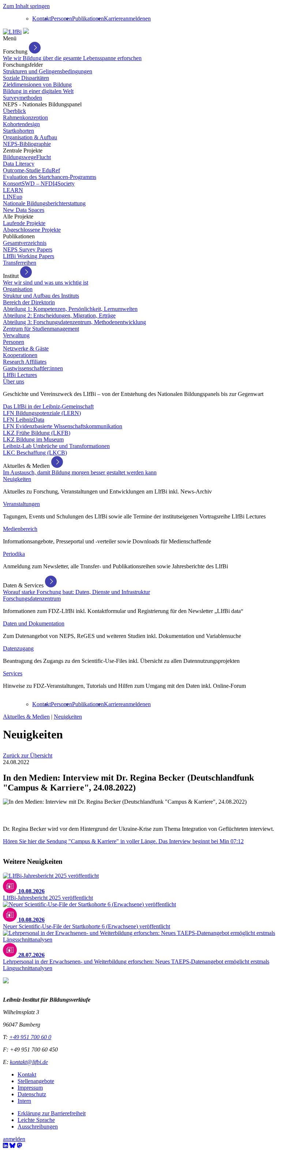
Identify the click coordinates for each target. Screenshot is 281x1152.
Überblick (14, 111)
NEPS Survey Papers (27, 249)
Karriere (113, 18)
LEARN (13, 190)
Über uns (13, 381)
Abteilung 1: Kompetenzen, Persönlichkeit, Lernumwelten (70, 309)
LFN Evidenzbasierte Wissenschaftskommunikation (62, 426)
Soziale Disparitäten (26, 78)
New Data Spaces (23, 210)
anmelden (134, 18)
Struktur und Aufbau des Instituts (41, 296)
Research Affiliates (24, 362)
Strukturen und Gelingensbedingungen (47, 71)
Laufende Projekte (24, 223)
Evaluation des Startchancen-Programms (49, 177)
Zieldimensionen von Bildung (37, 84)
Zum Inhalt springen (26, 6)
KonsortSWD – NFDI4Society (39, 183)
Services (12, 673)
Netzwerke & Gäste (26, 348)
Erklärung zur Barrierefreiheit (52, 1113)
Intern (24, 1101)
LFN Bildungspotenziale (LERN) (42, 413)
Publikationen (88, 18)
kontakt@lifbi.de (29, 1062)
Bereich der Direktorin (29, 302)
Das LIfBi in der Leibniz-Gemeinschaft (48, 406)
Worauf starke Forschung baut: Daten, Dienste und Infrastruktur (76, 592)
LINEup (12, 197)
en (148, 18)
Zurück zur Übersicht (27, 755)
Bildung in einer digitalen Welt (38, 91)
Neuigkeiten (17, 479)
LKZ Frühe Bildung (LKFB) (36, 433)
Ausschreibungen (38, 1126)
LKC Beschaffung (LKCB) (35, 453)
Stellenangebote (36, 1081)
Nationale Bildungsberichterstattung (44, 203)
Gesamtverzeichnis (24, 243)
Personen (61, 18)
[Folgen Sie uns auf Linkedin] (5, 1145)
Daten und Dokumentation (33, 623)
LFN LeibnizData (23, 420)
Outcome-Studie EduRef (31, 170)
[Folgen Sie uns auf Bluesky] (12, 1145)
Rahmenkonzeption (25, 117)
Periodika (14, 554)
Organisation (18, 289)
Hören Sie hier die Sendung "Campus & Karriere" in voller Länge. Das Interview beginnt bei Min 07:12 (123, 841)
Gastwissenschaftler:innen (33, 368)
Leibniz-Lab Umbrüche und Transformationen (56, 446)
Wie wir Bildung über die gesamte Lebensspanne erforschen (72, 58)
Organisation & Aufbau (30, 137)
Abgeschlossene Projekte (32, 230)
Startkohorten (18, 131)
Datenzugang (18, 648)
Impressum (30, 1088)
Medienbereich (20, 529)
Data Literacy (18, 164)
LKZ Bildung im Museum (33, 439)
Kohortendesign (21, 124)
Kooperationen (20, 355)
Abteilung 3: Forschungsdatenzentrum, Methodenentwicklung (74, 322)
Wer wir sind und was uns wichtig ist (45, 282)
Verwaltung (16, 335)
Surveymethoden (22, 98)
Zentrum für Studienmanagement (41, 329)
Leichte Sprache (36, 1120)
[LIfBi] (12, 32)
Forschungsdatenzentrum (32, 598)
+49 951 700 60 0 (30, 1037)
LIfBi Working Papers (28, 256)
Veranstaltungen (21, 504)
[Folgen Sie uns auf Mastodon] (19, 1145)
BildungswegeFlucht (27, 157)
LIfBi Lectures (20, 375)
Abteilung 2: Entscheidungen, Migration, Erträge (59, 315)
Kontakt (41, 18)
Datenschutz (32, 1094)
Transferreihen (19, 263)
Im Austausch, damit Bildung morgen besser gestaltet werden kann (80, 472)
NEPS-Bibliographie (27, 144)
